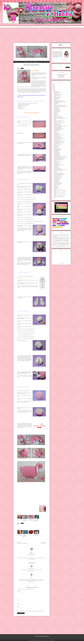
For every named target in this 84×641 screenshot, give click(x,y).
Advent (53, 218)
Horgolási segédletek (63, 220)
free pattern (67, 235)
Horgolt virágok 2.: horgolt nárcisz (57, 175)
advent (54, 234)
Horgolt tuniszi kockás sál (56, 188)
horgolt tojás (62, 239)
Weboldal (18, 606)
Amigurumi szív (55, 166)
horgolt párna (43, 557)
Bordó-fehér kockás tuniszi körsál (57, 178)
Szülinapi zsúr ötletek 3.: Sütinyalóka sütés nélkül (59, 120)
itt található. (23, 92)
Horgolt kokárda (55, 151)
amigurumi (56, 234)
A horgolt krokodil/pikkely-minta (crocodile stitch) (59, 128)
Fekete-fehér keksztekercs (56, 176)
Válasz (33, 571)
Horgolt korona (55, 172)
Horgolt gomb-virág (56, 134)
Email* (18, 603)
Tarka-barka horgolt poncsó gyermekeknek (58, 142)
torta (61, 246)
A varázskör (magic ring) (56, 143)
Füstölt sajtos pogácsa (56, 139)
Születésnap (36, 65)
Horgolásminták (31, 65)
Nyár (53, 223)
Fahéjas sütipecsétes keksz (56, 92)
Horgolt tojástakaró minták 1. (57, 155)
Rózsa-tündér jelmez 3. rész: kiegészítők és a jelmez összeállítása (60, 169)
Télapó (63, 246)
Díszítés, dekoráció (58, 218)
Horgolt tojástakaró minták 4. (57, 152)
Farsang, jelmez (65, 218)
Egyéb (61, 218)
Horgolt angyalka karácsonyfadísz (61, 76)
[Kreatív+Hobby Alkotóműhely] (42, 23)
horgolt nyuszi (62, 238)
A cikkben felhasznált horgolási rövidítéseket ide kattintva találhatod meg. (31, 96)
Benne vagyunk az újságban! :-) (57, 179)
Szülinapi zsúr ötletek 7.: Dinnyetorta (58, 116)
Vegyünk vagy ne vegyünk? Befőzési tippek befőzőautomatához (60, 125)
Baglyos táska (55, 185)
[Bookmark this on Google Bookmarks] (17, 68)
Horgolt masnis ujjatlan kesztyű (57, 110)
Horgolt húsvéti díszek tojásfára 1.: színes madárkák (59, 158)
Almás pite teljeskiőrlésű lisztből (57, 111)
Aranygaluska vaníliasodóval (57, 184)
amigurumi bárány (25, 557)
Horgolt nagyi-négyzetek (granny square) (58, 135)
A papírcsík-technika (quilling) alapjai (58, 123)
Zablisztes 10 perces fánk (56, 167)
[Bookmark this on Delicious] (19, 68)
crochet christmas (65, 234)
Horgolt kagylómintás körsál (57, 108)
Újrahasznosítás (62, 225)
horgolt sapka (65, 238)
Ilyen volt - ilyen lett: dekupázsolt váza (58, 183)
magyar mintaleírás (63, 244)
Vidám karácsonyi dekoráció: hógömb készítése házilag (59, 100)
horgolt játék (40, 557)
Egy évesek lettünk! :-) (56, 107)
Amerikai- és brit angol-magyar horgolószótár (58, 196)
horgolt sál (68, 238)
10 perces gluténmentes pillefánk (57, 168)
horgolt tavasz (54, 239)
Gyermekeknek (27, 65)
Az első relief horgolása (56, 133)
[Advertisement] (42, 34)
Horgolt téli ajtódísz (56, 103)
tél (62, 246)
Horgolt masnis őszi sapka (56, 109)
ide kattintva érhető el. (38, 92)
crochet (62, 234)
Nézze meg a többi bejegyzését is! (31, 554)
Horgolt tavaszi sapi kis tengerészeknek (58, 126)
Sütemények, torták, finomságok (65, 223)
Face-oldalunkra (23, 426)
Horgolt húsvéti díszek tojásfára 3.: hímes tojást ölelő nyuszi (60, 157)
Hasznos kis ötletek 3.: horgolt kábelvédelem (58, 159)
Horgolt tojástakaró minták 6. (57, 150)
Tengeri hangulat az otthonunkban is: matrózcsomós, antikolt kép (60, 105)
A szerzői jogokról (66, 26)
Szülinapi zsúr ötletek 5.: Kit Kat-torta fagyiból (59, 117)
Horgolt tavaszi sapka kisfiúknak (57, 127)
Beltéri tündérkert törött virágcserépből (58, 144)
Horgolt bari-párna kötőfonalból (57, 148)
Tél (59, 225)
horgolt (28, 557)
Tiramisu (55, 96)
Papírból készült (59, 223)
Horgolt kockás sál (56, 186)
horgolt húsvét (62, 237)
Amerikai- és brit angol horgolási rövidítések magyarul (59, 195)
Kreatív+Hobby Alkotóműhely (56, 26)
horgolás (58, 240)
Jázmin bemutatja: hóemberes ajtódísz (58, 101)
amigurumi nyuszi (59, 234)
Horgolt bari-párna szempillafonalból (22, 543)
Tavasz (39, 65)
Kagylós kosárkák (56, 112)
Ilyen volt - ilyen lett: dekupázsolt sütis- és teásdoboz (59, 106)
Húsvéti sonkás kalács (56, 163)
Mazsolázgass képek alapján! (45, 26)
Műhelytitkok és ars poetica (24, 26)
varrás (64, 246)
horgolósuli (57, 241)
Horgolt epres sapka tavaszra (57, 129)
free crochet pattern (63, 235)
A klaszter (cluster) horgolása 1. (57, 160)
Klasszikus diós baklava (56, 162)
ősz (65, 246)
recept (67, 244)
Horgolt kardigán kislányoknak (57, 145)
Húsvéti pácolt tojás (43, 543)
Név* (18, 599)
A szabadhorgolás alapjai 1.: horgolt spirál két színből (59, 140)
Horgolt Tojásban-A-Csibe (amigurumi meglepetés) (61, 74)
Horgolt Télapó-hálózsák (61, 75)
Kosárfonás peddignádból (56, 180)
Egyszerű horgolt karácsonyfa (61, 77)
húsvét (28, 559)
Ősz (55, 223)
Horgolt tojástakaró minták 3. (57, 153)
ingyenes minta (64, 243)
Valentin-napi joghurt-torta (56, 165)
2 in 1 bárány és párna (20, 557)
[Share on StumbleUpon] (18, 68)
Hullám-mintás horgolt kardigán (57, 124)
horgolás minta (62, 240)
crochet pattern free (57, 235)
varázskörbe (22, 186)
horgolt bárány (31, 557)
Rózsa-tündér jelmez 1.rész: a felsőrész (58, 170)
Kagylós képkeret (56, 187)
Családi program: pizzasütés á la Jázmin (58, 182)
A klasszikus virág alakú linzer (57, 95)
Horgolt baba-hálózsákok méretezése (58, 130)
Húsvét (34, 65)
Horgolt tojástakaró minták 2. (57, 154)
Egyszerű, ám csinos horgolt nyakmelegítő (58, 177)
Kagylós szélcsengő (56, 114)
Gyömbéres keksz (56, 93)
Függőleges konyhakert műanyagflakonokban (58, 138)
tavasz (60, 246)
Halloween (58, 220)
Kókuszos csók (55, 189)
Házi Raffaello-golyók (56, 146)
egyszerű (60, 235)
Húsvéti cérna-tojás (56, 147)
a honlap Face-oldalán (55, 56)
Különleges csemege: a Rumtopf (57, 121)
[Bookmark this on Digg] (20, 68)
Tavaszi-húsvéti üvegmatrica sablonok (58, 156)
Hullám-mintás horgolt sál (56, 181)
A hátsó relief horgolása (56, 132)
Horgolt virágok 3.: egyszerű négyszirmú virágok (59, 174)
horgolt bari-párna (36, 557)
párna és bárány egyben (32, 559)
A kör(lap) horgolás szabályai (57, 141)
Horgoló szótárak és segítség (34, 26)
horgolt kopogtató (58, 238)
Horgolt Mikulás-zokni (56, 98)
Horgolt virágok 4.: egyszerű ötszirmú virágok (59, 173)
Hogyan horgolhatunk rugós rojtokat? (58, 137)
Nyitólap (16, 26)
